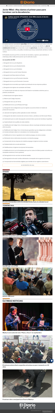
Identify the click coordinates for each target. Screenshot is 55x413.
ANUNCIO (10, 5)
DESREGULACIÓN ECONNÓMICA (30, 5)
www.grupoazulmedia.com (47, 411)
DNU (39, 5)
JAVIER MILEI (44, 5)
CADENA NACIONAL (17, 5)
